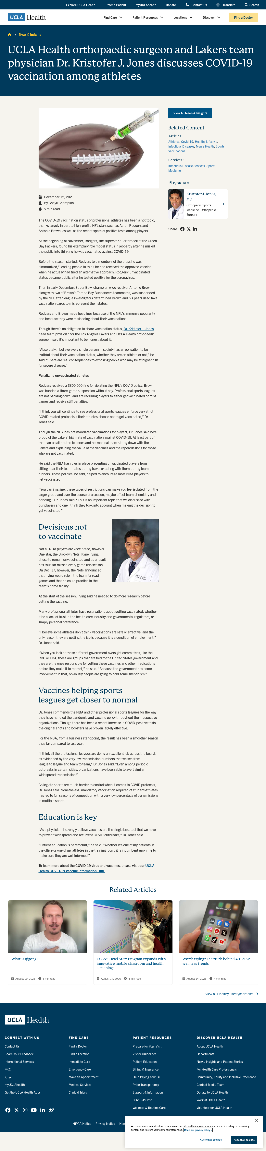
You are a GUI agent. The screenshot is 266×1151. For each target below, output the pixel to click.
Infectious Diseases (181, 146)
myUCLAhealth (146, 5)
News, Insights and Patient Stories (220, 1061)
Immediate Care (79, 1061)
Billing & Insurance (145, 1069)
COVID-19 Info (142, 1100)
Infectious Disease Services (186, 166)
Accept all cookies (244, 1139)
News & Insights (30, 34)
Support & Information (148, 1092)
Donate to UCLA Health (212, 1092)
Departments (205, 1054)
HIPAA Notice (82, 1123)
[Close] (256, 1120)
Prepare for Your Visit (147, 1046)
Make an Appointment (83, 1077)
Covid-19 (187, 141)
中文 (8, 1069)
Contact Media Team (210, 1084)
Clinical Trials (78, 1092)
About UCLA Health (210, 1046)
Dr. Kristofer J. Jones (139, 328)
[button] (81, 5)
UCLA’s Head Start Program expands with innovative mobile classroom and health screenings (131, 963)
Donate (171, 5)
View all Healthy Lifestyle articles (229, 993)
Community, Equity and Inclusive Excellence (226, 1077)
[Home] (9, 34)
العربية (9, 1077)
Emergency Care (80, 1069)
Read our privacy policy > (198, 1130)
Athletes (173, 141)
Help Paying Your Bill (147, 1077)
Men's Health (205, 146)
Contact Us (199, 4)
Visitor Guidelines (144, 1054)
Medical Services (80, 1084)
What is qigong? (24, 959)
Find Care (110, 17)
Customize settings (211, 1139)
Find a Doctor (243, 17)
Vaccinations (176, 151)
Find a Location (79, 1054)
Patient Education (145, 1061)
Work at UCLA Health (211, 1100)
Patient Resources (145, 17)
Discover (209, 17)
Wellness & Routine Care (149, 1107)
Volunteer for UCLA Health (214, 1107)
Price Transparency (146, 1084)
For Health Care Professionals (217, 1069)
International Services (19, 1061)
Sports (220, 146)
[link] (182, 229)
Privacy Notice (105, 1123)
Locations (180, 17)
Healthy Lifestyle (206, 141)
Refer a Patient (116, 5)
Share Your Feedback (19, 1054)
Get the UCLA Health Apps (23, 1092)
